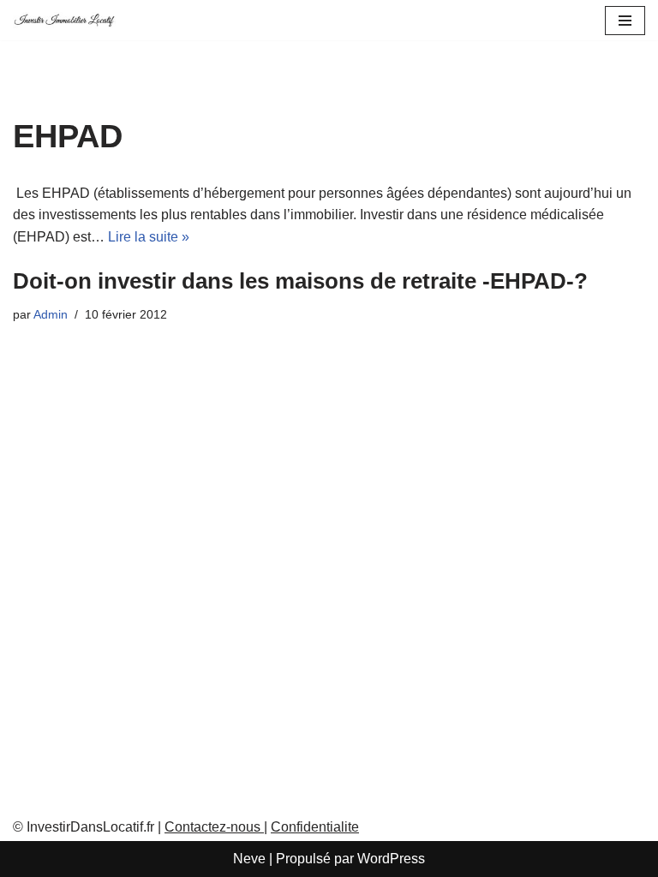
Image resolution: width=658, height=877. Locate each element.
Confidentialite (315, 827)
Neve (249, 858)
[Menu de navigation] (625, 20)
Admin (50, 314)
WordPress (391, 858)
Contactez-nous (214, 827)
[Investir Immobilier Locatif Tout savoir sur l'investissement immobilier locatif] (64, 20)
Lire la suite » (148, 237)
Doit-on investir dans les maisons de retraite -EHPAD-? (300, 281)
